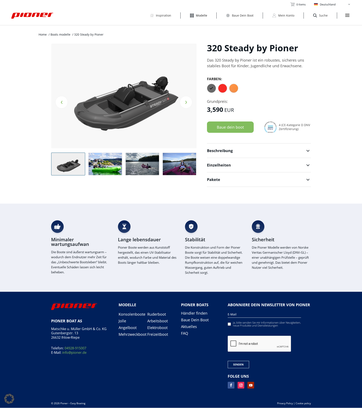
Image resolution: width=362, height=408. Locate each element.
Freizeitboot (157, 334)
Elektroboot (157, 327)
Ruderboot (156, 314)
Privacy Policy (285, 403)
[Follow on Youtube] (250, 385)
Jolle (122, 321)
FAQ (184, 333)
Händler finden (194, 313)
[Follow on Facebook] (231, 385)
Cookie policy (303, 403)
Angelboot (128, 327)
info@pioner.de (74, 352)
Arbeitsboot (157, 321)
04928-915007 (75, 348)
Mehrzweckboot (132, 334)
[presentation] (61, 102)
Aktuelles (189, 326)
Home (43, 34)
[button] (332, 4)
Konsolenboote (132, 314)
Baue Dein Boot (195, 320)
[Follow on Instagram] (241, 385)
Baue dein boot (230, 127)
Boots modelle (60, 34)
